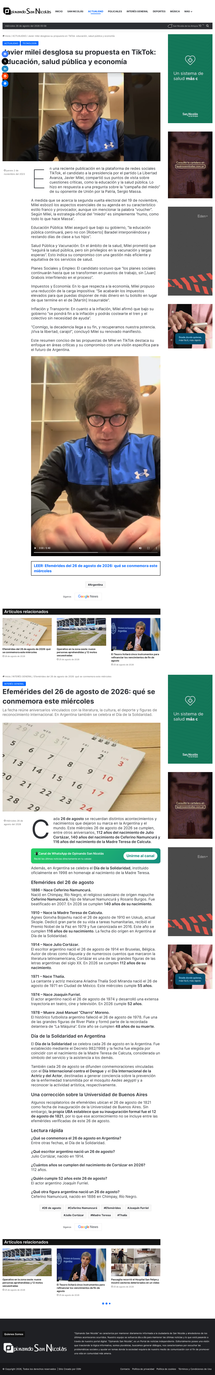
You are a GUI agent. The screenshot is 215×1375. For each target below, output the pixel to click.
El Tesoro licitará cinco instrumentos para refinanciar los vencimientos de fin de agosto (135, 657)
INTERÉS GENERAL (137, 11)
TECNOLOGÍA (30, 43)
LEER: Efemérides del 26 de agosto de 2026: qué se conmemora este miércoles (95, 568)
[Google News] (88, 596)
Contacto (125, 1369)
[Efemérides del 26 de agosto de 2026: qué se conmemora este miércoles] (27, 632)
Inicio (8, 36)
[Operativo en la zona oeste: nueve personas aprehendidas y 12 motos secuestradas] (81, 632)
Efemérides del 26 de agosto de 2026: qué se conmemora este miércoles (27, 651)
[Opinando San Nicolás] (28, 11)
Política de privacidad (143, 1369)
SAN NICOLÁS (75, 11)
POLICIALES (115, 11)
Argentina (96, 584)
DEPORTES (159, 11)
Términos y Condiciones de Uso (195, 1369)
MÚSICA (175, 11)
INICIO (59, 11)
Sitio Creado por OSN (70, 1369)
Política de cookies (166, 1369)
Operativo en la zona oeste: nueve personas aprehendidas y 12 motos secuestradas (77, 652)
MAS (187, 11)
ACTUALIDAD (95, 11)
